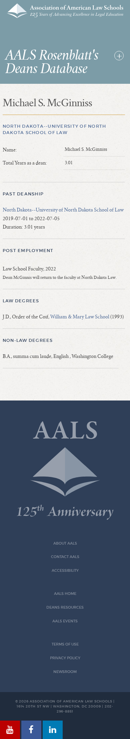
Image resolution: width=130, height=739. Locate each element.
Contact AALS (65, 557)
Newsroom (65, 672)
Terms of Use (65, 644)
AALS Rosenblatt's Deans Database (51, 62)
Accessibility (65, 570)
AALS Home (65, 594)
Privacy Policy (65, 658)
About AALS (65, 543)
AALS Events (65, 621)
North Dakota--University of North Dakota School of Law (63, 210)
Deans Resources (65, 607)
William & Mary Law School (79, 317)
